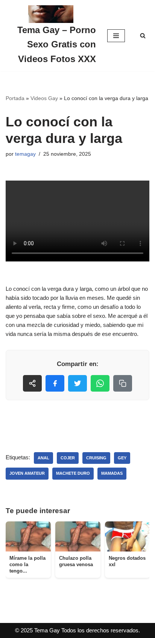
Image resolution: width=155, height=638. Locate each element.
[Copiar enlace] (122, 383)
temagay (25, 154)
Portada (15, 98)
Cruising (96, 458)
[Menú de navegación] (116, 35)
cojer (68, 458)
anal (43, 458)
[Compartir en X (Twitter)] (77, 383)
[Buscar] (143, 35)
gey (122, 458)
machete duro (73, 473)
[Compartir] (32, 383)
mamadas (112, 473)
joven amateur (27, 473)
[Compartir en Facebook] (55, 383)
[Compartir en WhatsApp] (100, 383)
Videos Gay (44, 98)
